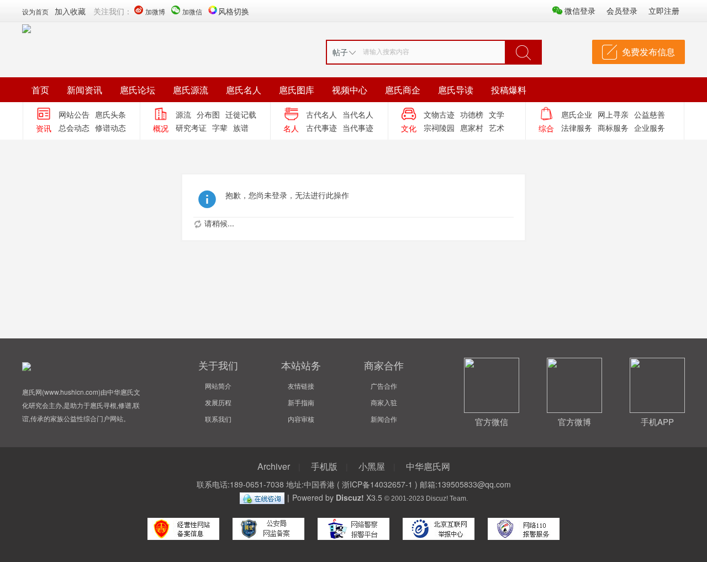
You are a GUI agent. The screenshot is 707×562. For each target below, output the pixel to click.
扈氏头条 (110, 114)
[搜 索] (523, 51)
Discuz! (350, 497)
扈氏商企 (402, 89)
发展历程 (218, 402)
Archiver (273, 466)
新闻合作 (384, 418)
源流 (183, 114)
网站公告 (74, 114)
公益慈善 (649, 114)
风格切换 (233, 11)
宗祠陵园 (439, 127)
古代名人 (321, 114)
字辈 (220, 127)
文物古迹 (439, 114)
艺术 (496, 127)
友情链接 (301, 385)
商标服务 (613, 127)
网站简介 (218, 385)
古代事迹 (321, 127)
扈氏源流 (190, 89)
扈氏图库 (296, 89)
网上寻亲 (613, 114)
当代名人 (357, 114)
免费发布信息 (648, 51)
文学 (496, 114)
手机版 (324, 466)
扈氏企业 (576, 114)
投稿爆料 (508, 89)
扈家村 (471, 127)
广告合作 (384, 385)
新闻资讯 (84, 89)
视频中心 (349, 89)
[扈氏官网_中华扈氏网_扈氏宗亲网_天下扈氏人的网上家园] (26, 28)
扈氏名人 (243, 89)
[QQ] (262, 497)
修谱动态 (110, 127)
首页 (40, 89)
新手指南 (301, 402)
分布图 (208, 114)
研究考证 (191, 127)
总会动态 (74, 127)
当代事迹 (357, 127)
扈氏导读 (455, 89)
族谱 (241, 127)
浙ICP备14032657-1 (377, 484)
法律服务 (576, 127)
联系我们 (218, 418)
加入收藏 (70, 11)
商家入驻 (384, 402)
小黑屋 (371, 466)
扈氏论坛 (137, 89)
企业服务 (649, 127)
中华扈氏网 (428, 466)
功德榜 (471, 114)
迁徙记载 (240, 114)
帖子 (340, 51)
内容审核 (301, 418)
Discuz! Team (446, 498)
